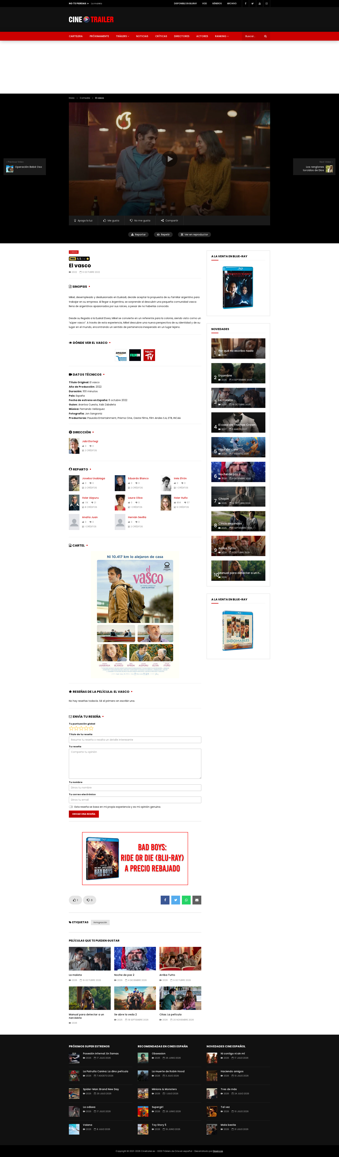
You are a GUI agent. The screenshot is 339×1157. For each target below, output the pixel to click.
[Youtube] (259, 3)
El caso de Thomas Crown (105, 3)
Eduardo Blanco (138, 478)
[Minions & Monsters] (143, 1093)
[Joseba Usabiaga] (74, 483)
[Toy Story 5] (143, 1129)
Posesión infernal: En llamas (101, 1053)
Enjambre (225, 375)
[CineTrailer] (91, 19)
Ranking (220, 36)
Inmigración (100, 922)
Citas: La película (170, 1014)
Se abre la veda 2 (125, 1014)
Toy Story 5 (159, 1125)
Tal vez (225, 1107)
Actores (202, 36)
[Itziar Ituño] (166, 503)
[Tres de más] (212, 1093)
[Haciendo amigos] (212, 1075)
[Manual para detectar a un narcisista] (238, 570)
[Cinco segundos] (238, 521)
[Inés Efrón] (166, 483)
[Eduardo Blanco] (120, 483)
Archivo (232, 3)
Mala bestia (228, 1125)
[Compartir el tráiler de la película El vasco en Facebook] (165, 900)
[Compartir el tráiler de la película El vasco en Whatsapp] (186, 900)
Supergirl (157, 1107)
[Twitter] (252, 3)
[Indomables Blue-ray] (237, 652)
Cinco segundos (230, 523)
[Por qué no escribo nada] (238, 348)
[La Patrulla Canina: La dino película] (74, 1075)
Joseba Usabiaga (93, 478)
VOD (204, 3)
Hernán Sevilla (137, 517)
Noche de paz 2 (124, 975)
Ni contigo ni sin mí (233, 1053)
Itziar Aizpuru (90, 498)
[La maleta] (238, 398)
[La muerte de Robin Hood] (143, 1075)
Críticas (161, 36)
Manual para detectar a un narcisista (86, 1016)
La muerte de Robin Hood (168, 1071)
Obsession (158, 1053)
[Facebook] (245, 3)
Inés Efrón (180, 478)
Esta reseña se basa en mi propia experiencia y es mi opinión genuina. (118, 807)
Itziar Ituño (181, 498)
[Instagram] (266, 3)
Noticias (142, 36)
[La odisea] (74, 1111)
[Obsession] (143, 1058)
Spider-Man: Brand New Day (101, 1089)
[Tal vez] (212, 1111)
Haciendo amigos (232, 1071)
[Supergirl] (143, 1111)
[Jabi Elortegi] (74, 446)
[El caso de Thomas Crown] (238, 422)
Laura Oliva (135, 498)
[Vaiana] (74, 1129)
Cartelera (76, 36)
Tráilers (121, 36)
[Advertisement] (169, 67)
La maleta (75, 975)
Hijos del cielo (228, 449)
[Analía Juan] (74, 522)
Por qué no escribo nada (235, 351)
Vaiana (87, 1125)
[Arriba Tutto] (238, 546)
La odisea (89, 1107)
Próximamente (99, 36)
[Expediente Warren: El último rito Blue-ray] (237, 309)
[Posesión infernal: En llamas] (74, 1058)
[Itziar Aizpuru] (74, 503)
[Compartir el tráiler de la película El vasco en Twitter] (175, 900)
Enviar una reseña (83, 813)
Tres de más (229, 1089)
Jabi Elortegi (90, 441)
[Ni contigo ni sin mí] (212, 1058)
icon (90, 958)
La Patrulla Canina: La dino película (105, 1071)
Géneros (217, 3)
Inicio (72, 97)
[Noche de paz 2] (238, 472)
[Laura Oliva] (120, 503)
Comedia (85, 97)
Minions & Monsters (164, 1089)
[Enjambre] (238, 373)
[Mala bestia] (212, 1129)
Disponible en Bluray (185, 3)
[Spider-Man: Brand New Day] (74, 1093)
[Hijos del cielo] (238, 447)
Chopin (223, 499)
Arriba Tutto (167, 975)
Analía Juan (90, 517)
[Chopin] (238, 496)
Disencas (218, 1151)
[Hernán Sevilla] (120, 522)
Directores (181, 36)
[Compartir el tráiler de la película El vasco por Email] (196, 900)
